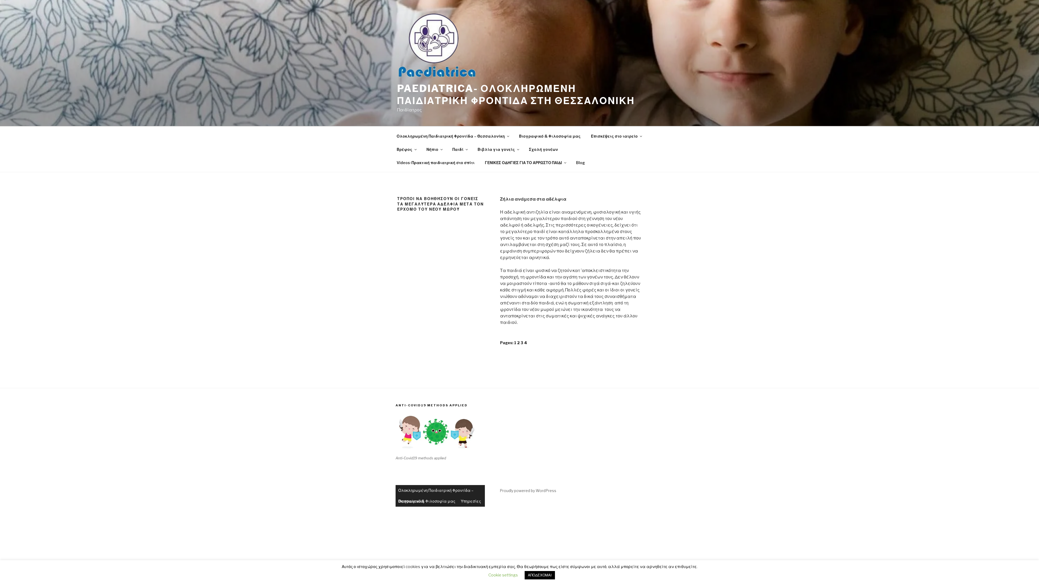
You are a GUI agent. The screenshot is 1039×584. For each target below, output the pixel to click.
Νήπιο (432, 149)
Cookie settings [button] (503, 575)
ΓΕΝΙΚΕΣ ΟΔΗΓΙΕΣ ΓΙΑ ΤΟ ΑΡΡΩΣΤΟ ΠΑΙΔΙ (523, 162)
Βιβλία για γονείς (496, 149)
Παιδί (457, 149)
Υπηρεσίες (471, 501)
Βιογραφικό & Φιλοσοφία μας (550, 136)
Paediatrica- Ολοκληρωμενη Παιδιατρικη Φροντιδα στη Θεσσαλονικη (516, 94)
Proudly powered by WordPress (528, 490)
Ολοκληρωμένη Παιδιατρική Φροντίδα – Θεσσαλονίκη (451, 136)
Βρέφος (404, 149)
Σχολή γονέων (543, 149)
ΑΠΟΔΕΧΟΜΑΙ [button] (540, 575)
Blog (580, 162)
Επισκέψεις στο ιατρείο (614, 136)
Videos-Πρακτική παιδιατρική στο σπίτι (436, 162)
